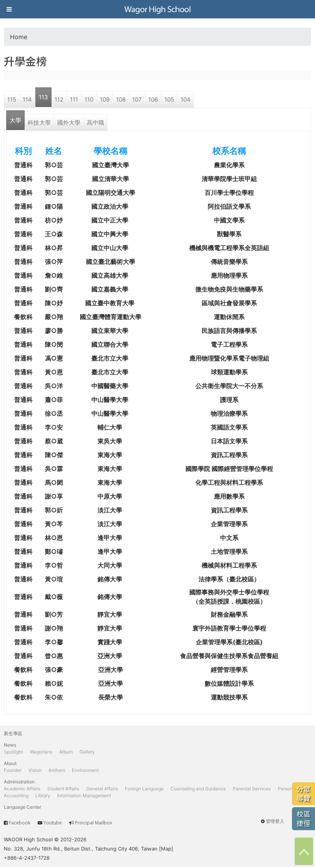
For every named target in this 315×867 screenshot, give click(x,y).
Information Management (84, 795)
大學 (15, 120)
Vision (34, 770)
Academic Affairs (22, 788)
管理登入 (275, 821)
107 (137, 99)
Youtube (52, 822)
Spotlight (13, 752)
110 (89, 99)
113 (43, 97)
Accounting (16, 795)
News (10, 745)
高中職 (95, 122)
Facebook (19, 822)
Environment (85, 770)
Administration (19, 782)
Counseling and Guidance (198, 788)
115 (11, 99)
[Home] (157, 9)
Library (42, 795)
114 (27, 99)
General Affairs (102, 788)
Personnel (288, 788)
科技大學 (39, 122)
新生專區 (13, 733)
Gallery (87, 752)
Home (18, 37)
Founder (13, 770)
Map (166, 849)
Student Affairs (63, 788)
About (10, 763)
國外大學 (68, 122)
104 (186, 99)
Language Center (22, 807)
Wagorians (41, 752)
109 (104, 99)
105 (169, 99)
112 (59, 99)
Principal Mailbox (93, 822)
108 (121, 99)
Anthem (56, 770)
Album (66, 752)
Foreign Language (144, 788)
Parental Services (252, 788)
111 (74, 99)
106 (153, 99)
